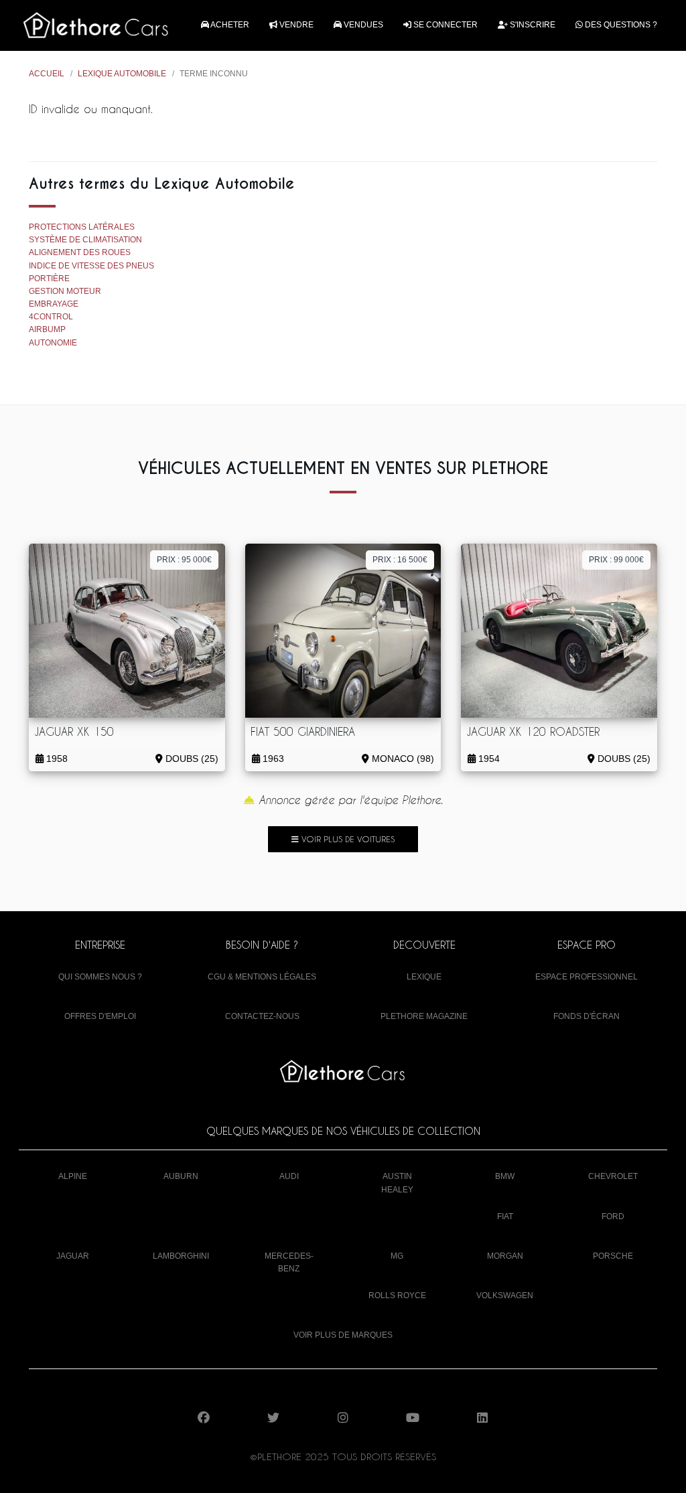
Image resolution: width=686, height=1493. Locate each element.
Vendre (295, 24)
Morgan (505, 1256)
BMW (504, 1176)
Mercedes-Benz (289, 1262)
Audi (289, 1176)
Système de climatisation (85, 239)
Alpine (72, 1176)
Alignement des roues (80, 252)
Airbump (47, 329)
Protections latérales (82, 227)
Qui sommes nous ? (100, 976)
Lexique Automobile (122, 73)
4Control (51, 316)
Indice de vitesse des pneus (91, 265)
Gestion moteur (65, 291)
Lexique (424, 976)
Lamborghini (181, 1256)
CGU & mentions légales (262, 976)
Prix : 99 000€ (616, 559)
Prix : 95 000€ (184, 559)
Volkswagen (504, 1295)
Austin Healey (397, 1183)
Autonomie (53, 342)
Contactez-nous (262, 1016)
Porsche (613, 1256)
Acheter (229, 24)
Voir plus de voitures (347, 839)
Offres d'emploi (100, 1016)
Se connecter (444, 24)
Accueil (46, 73)
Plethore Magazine (424, 1016)
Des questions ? (620, 24)
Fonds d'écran (586, 1016)
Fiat (505, 1216)
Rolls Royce (397, 1295)
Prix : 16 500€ (399, 559)
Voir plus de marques (343, 1335)
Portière (49, 278)
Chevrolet (613, 1176)
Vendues (362, 24)
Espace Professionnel (586, 976)
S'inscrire (531, 24)
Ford (613, 1216)
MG (397, 1256)
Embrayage (53, 304)
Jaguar (72, 1256)
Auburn (180, 1176)
